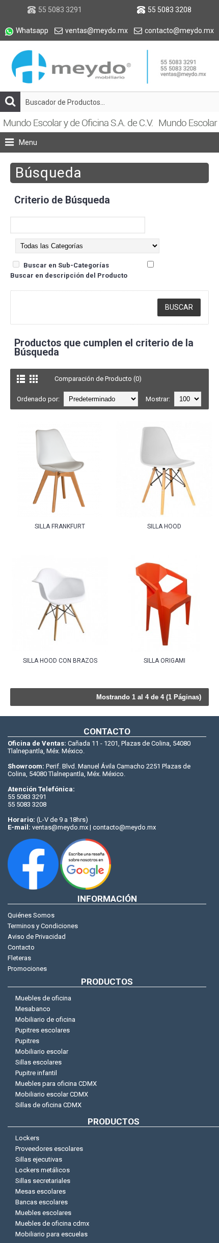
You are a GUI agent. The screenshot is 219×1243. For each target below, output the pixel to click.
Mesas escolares (40, 1191)
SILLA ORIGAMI (164, 660)
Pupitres (27, 1041)
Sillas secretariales (42, 1181)
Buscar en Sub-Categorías (66, 265)
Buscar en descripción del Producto (68, 275)
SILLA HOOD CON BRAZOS (60, 660)
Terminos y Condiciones (43, 926)
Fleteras (19, 958)
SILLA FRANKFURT (60, 526)
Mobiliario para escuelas (51, 1234)
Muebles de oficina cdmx (52, 1223)
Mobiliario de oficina (45, 1019)
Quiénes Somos (31, 915)
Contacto (21, 947)
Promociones (27, 968)
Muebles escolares (43, 1213)
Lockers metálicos (42, 1170)
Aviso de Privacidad (37, 936)
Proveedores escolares (49, 1148)
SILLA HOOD (164, 526)
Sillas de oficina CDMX (48, 1105)
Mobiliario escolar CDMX (51, 1094)
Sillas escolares (38, 1062)
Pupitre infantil (36, 1073)
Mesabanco (32, 1009)
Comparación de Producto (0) (98, 378)
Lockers (27, 1138)
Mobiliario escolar (41, 1051)
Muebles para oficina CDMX (56, 1083)
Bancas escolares (41, 1202)
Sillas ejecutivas (38, 1159)
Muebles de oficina (43, 998)
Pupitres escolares (42, 1030)
